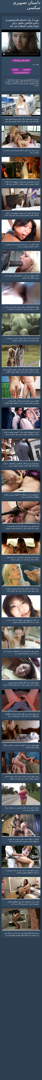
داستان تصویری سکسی (26, 5)
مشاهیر (15, 69)
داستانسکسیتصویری (21, 72)
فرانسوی (26, 69)
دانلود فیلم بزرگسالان (21, 60)
